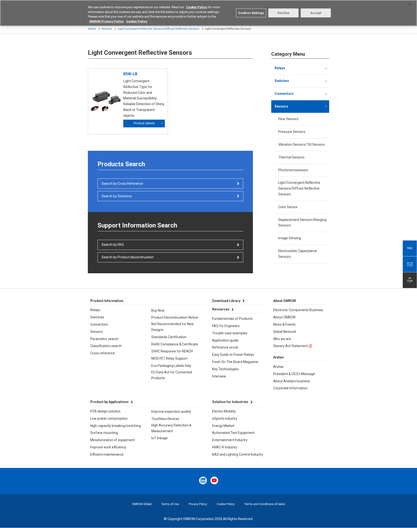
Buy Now (158, 310)
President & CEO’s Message (294, 374)
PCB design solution (105, 411)
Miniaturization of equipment (112, 440)
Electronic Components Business (298, 310)
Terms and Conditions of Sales (264, 504)
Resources (220, 309)
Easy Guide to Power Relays (233, 355)
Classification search (106, 346)
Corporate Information (290, 388)
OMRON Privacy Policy (106, 21)
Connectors (284, 94)
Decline (284, 13)
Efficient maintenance (107, 454)
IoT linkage (159, 438)
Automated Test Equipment (233, 433)
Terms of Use (170, 504)
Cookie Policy (226, 504)
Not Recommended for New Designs (172, 327)
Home (92, 28)
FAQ (409, 248)
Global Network (284, 332)
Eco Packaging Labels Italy (171, 366)
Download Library (226, 301)
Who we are (282, 339)
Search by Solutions (117, 196)
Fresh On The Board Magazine (235, 362)
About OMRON (284, 317)
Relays (280, 68)
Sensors (106, 28)
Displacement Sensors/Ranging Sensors (302, 222)
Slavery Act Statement (290, 346)
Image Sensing (289, 238)
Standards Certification (169, 337)
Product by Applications (109, 402)
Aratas (278, 367)
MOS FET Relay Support (169, 358)
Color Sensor (288, 207)
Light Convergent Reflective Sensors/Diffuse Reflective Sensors (158, 28)
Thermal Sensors (291, 157)
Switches (282, 81)
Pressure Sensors (291, 132)
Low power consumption (109, 418)
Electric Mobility (224, 411)
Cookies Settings (251, 13)
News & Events (284, 324)
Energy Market (223, 426)
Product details (144, 123)
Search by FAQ (113, 245)
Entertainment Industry (229, 440)
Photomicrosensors (293, 170)
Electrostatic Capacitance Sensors (297, 254)
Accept (315, 13)
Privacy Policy (198, 504)
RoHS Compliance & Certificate (174, 344)
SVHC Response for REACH (172, 351)
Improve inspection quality (171, 411)
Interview (219, 376)
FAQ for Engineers (226, 326)
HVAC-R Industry (224, 447)
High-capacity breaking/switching (115, 426)
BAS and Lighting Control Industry (237, 454)
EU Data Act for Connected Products (171, 375)
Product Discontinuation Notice (174, 317)
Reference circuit (225, 347)
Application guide (225, 340)
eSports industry (224, 418)
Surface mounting (104, 433)
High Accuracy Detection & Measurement (171, 428)
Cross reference (102, 353)
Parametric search (104, 339)
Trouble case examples (229, 333)
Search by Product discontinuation (128, 257)
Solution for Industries (230, 402)
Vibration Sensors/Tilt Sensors (301, 144)
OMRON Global (142, 504)
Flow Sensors (288, 119)
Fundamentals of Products (232, 319)
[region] (208, 13)
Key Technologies (225, 369)
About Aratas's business (291, 381)
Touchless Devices (165, 419)
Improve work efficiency (108, 447)
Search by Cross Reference (122, 183)
